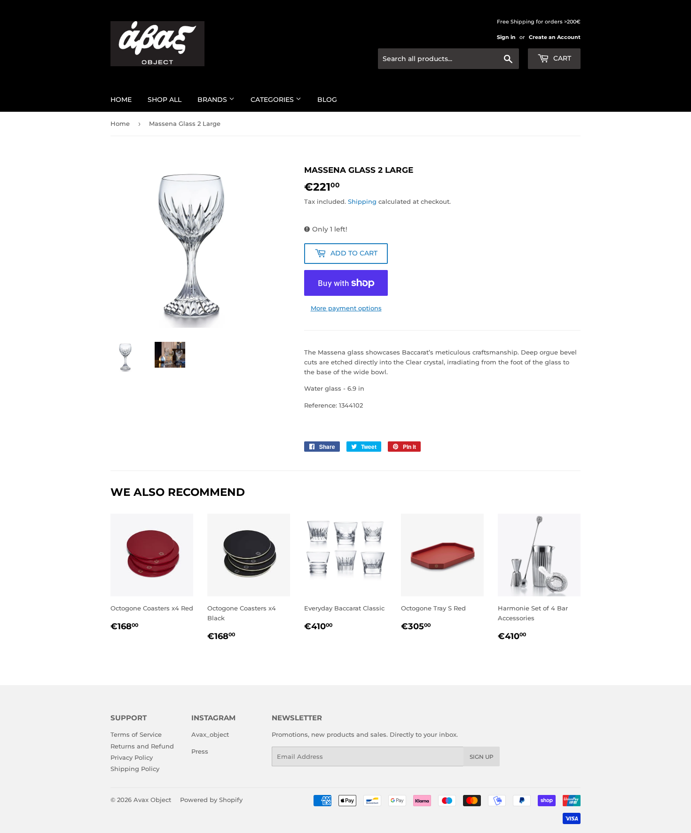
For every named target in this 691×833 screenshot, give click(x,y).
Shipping (362, 201)
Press (199, 751)
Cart (561, 58)
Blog (327, 99)
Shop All (164, 99)
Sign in (506, 37)
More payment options (346, 308)
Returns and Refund (142, 746)
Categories (273, 99)
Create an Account (555, 37)
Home (121, 99)
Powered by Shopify (211, 799)
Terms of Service (136, 734)
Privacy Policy (131, 757)
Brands (213, 99)
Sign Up (482, 756)
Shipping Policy (134, 768)
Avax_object (210, 734)
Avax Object (152, 799)
